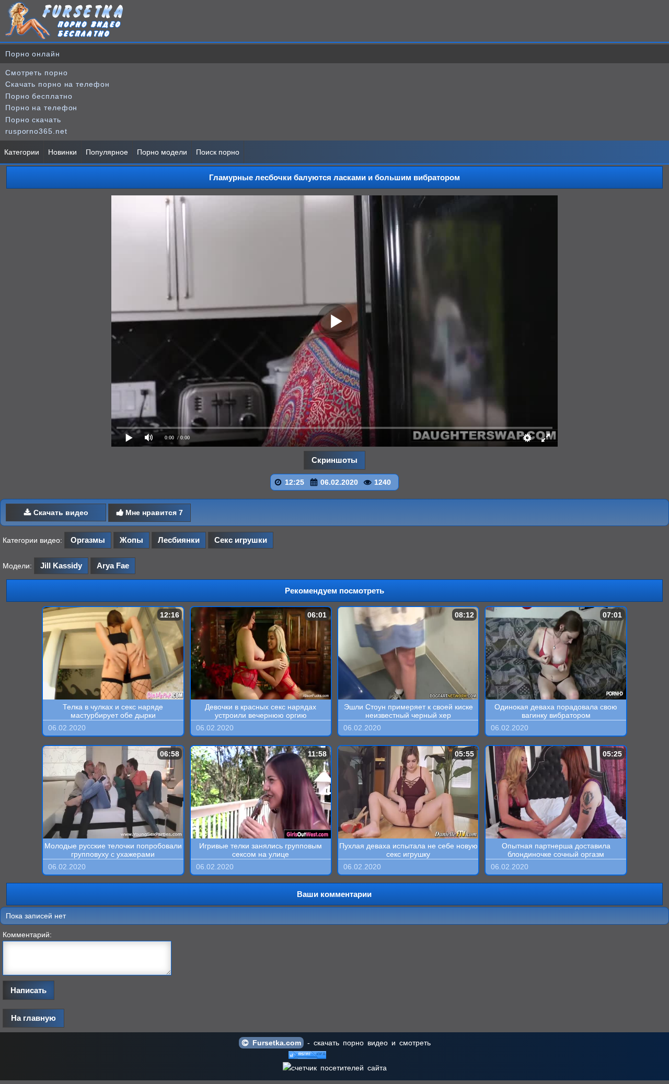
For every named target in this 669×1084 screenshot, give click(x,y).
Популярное (107, 152)
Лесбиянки (179, 539)
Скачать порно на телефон (57, 84)
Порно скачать (33, 119)
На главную (33, 1017)
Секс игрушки (240, 539)
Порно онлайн (32, 54)
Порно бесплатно (39, 96)
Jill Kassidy (61, 565)
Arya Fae (113, 565)
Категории (21, 152)
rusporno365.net (36, 131)
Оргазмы (88, 539)
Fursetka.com (275, 1043)
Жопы (131, 539)
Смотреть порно (36, 72)
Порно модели (162, 152)
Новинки (62, 152)
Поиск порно (217, 152)
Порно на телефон (41, 107)
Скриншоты (334, 460)
